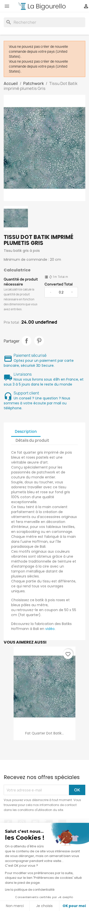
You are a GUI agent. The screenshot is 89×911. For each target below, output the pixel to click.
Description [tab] (26, 431)
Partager (26, 341)
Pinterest (39, 341)
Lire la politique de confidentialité (29, 889)
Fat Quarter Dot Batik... (44, 733)
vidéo (50, 628)
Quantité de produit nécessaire (21, 281)
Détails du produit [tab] (32, 440)
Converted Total (58, 284)
